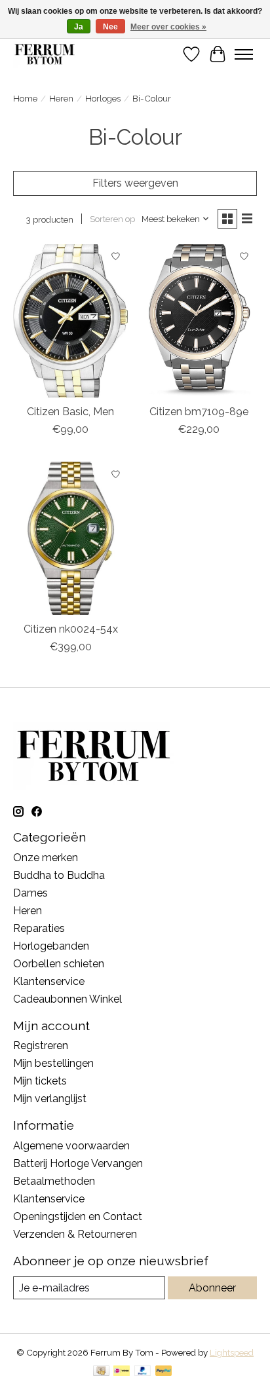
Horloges (103, 98)
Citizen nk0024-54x (71, 629)
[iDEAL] (121, 1371)
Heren (61, 98)
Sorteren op (112, 218)
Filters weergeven (135, 183)
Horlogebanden (51, 946)
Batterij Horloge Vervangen (78, 1163)
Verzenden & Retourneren (75, 1234)
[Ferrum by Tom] (44, 54)
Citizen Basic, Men (70, 411)
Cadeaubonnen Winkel (67, 999)
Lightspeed (232, 1352)
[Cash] (101, 1371)
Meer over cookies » (168, 26)
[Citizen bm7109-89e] (199, 321)
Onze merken (45, 857)
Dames (30, 893)
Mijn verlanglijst (50, 1098)
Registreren (40, 1045)
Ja (78, 26)
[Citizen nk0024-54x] (70, 538)
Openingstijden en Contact (77, 1216)
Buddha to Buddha (59, 875)
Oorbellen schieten (58, 963)
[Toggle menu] (244, 54)
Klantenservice (49, 981)
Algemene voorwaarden (71, 1146)
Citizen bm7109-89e (198, 411)
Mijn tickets (40, 1081)
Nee (110, 26)
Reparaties (39, 928)
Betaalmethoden (54, 1181)
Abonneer (212, 1288)
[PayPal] (142, 1371)
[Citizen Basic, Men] (70, 321)
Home (25, 98)
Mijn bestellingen (53, 1063)
